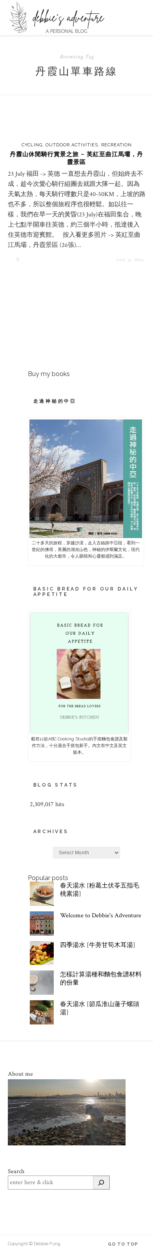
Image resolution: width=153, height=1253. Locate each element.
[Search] (101, 1182)
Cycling (32, 145)
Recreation (116, 145)
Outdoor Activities (72, 145)
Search (16, 1171)
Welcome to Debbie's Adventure (100, 915)
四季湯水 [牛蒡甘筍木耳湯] (97, 945)
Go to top (124, 1244)
